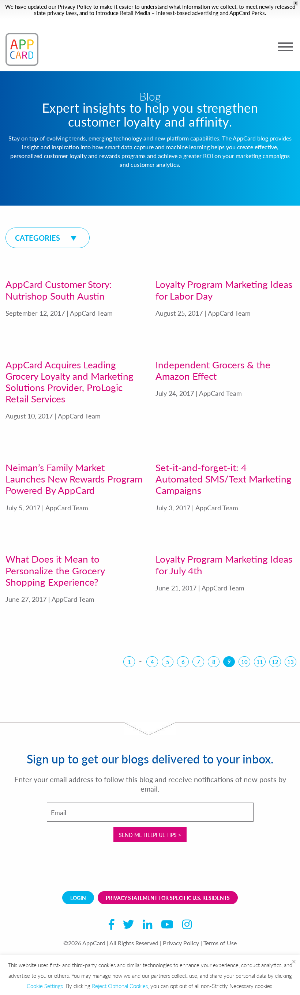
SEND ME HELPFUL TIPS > (150, 834)
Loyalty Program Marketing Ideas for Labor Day (223, 289)
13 (290, 661)
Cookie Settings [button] (45, 986)
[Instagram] (187, 925)
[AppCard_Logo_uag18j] (21, 49)
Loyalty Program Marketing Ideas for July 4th (223, 564)
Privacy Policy (75, 6)
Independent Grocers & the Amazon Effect (212, 370)
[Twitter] (128, 925)
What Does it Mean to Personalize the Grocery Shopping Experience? (55, 570)
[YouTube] (167, 925)
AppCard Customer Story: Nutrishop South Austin (58, 289)
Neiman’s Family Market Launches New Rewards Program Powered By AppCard (73, 479)
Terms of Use (220, 943)
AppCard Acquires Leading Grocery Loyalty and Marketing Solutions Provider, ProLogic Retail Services (69, 382)
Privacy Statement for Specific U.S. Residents (168, 897)
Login (78, 897)
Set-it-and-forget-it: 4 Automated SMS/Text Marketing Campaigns (223, 479)
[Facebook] (111, 925)
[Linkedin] (147, 925)
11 (259, 661)
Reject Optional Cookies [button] (120, 986)
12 (275, 661)
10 (244, 661)
